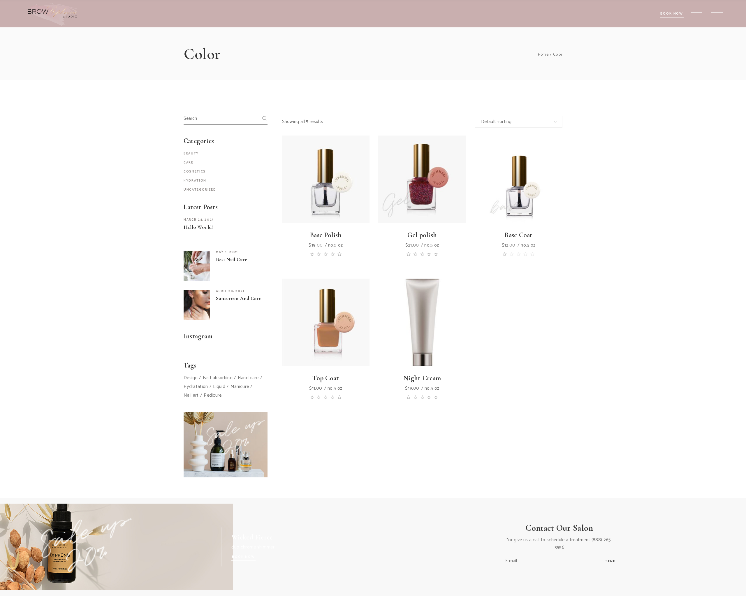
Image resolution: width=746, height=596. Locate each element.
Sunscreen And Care (238, 298)
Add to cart (312, 203)
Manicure (240, 387)
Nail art (191, 395)
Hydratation (196, 387)
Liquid (219, 387)
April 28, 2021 (230, 291)
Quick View (339, 203)
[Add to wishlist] (326, 203)
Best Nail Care (231, 259)
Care (188, 162)
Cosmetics (195, 171)
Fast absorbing (218, 378)
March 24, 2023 (199, 219)
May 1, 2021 (227, 252)
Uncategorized (200, 189)
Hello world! (198, 227)
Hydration (195, 180)
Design (191, 378)
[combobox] (518, 122)
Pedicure (213, 395)
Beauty (191, 153)
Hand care (248, 378)
